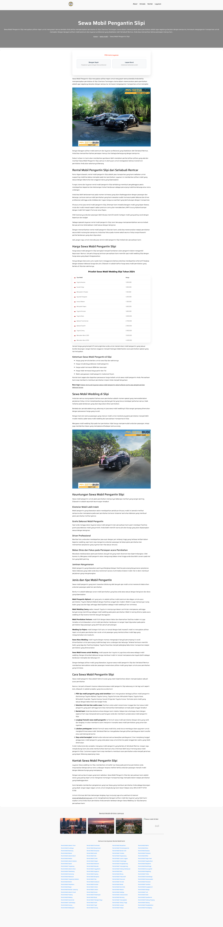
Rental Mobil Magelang (144, 871)
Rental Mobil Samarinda (67, 900)
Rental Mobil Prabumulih (119, 877)
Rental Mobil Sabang (144, 903)
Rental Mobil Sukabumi (93, 882)
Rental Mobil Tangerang (67, 866)
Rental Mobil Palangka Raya (94, 900)
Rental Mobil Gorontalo (118, 887)
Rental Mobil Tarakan (118, 853)
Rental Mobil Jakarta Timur (68, 845)
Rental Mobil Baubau (144, 851)
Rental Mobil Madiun (118, 889)
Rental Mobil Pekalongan (94, 895)
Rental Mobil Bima (143, 848)
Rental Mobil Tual (143, 892)
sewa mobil (104, 36)
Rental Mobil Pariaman (144, 882)
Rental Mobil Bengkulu (93, 877)
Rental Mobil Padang (67, 895)
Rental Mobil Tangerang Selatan (70, 879)
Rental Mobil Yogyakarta (93, 869)
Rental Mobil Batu (117, 871)
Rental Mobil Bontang (118, 897)
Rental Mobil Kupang (92, 874)
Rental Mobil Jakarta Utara (68, 869)
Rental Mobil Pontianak (93, 845)
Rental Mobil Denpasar (93, 851)
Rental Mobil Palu (91, 879)
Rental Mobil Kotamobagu (145, 877)
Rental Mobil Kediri (92, 903)
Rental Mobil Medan (66, 858)
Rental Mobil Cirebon (92, 889)
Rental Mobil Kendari (92, 884)
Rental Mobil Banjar (117, 884)
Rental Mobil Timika (143, 874)
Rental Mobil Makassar (67, 877)
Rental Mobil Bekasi (66, 853)
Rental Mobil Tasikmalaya (68, 903)
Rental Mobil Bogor (66, 887)
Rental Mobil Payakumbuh (145, 861)
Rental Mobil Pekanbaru (67, 884)
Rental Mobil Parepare (144, 853)
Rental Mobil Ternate (118, 882)
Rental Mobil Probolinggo (119, 861)
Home (95, 36)
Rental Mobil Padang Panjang (146, 900)
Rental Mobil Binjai (92, 897)
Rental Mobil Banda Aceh (119, 851)
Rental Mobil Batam (66, 882)
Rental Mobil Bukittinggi (144, 866)
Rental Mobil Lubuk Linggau (120, 858)
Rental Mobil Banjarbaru (119, 845)
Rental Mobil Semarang (67, 874)
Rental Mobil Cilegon (92, 861)
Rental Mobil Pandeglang (145, 908)
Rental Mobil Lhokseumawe (120, 895)
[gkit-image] (70, 4)
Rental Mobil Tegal (92, 905)
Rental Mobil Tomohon (144, 884)
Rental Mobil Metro (143, 845)
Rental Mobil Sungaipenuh (145, 887)
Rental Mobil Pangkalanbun (145, 905)
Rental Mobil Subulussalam (145, 879)
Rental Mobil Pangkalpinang (120, 864)
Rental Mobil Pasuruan (118, 879)
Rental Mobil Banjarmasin (94, 848)
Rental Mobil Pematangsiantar (120, 848)
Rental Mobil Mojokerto (144, 864)
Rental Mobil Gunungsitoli (145, 869)
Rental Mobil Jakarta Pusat (68, 892)
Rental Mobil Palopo (118, 908)
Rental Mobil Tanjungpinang (120, 866)
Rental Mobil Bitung (117, 874)
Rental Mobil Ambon (92, 887)
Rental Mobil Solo (91, 856)
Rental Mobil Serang (66, 905)
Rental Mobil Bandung (67, 851)
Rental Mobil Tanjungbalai (119, 900)
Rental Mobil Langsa (118, 905)
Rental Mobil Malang (66, 897)
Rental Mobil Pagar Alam (145, 858)
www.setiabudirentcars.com (82, 798)
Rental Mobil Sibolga (143, 889)
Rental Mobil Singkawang (119, 856)
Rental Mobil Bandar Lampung (69, 889)
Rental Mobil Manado (93, 866)
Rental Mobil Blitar (143, 856)
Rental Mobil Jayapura (93, 871)
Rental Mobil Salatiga (118, 892)
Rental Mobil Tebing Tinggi (119, 903)
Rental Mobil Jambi (92, 853)
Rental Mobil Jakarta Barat (68, 856)
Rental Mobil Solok (143, 895)
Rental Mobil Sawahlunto (145, 897)
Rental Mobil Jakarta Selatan (69, 861)
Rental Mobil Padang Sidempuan (121, 869)
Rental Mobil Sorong (92, 908)
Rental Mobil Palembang (67, 871)
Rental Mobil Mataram (93, 864)
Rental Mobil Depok (66, 864)
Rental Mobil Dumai (92, 892)
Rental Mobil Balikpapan (67, 908)
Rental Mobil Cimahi (92, 858)
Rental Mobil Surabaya (67, 848)
